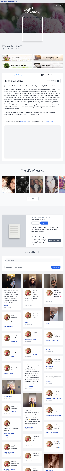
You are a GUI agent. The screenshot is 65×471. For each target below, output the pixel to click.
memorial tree (24, 121)
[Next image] (19, 387)
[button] (11, 281)
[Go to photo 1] (10, 393)
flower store (49, 121)
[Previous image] (3, 387)
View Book (35, 223)
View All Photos (33, 199)
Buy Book (44, 223)
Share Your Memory (54, 240)
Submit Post (56, 267)
